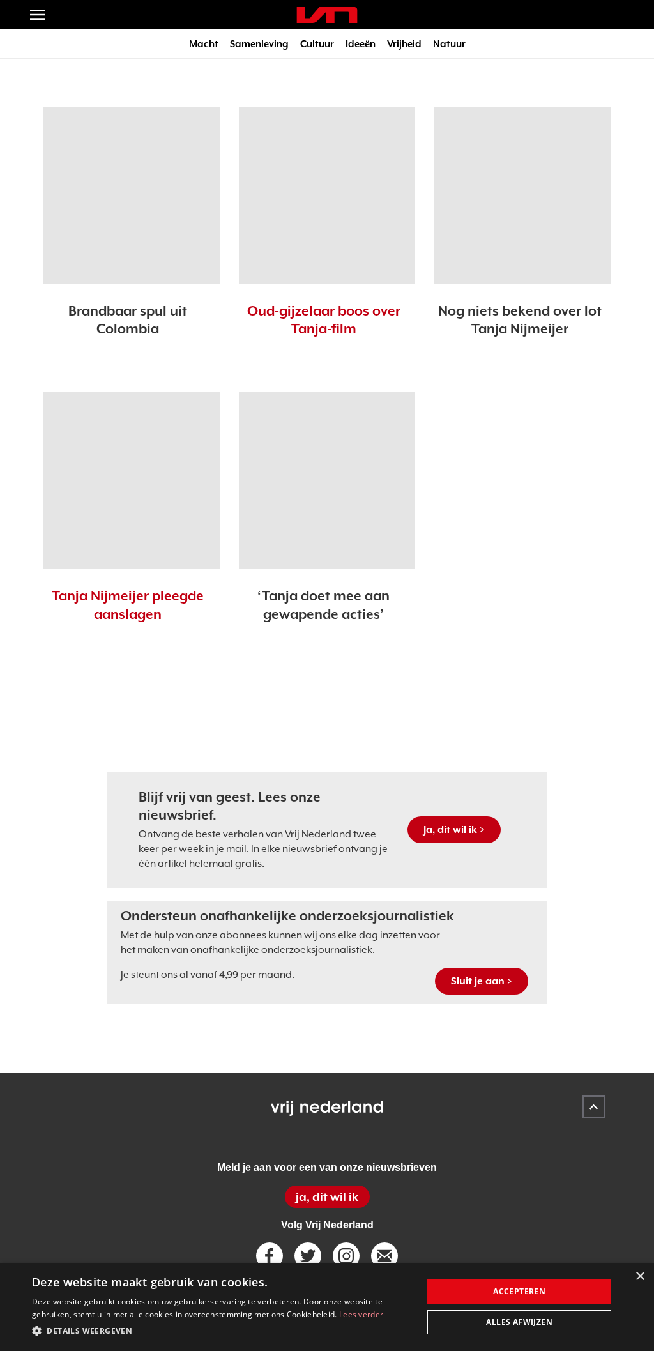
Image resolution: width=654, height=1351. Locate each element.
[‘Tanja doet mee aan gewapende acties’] (327, 480)
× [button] (639, 1276)
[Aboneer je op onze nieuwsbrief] (384, 1255)
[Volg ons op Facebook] (269, 1255)
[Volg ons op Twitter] (307, 1255)
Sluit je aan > (481, 981)
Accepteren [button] (519, 1291)
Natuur (449, 43)
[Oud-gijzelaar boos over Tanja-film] (327, 195)
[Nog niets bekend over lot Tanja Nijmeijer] (522, 195)
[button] (221, 1331)
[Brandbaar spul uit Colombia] (131, 195)
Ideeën (361, 43)
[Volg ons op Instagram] (346, 1255)
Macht (203, 43)
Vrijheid (404, 43)
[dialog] (327, 1307)
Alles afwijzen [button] (519, 1322)
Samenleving (259, 43)
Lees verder (361, 1314)
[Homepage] (327, 15)
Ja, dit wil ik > (454, 830)
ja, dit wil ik (327, 1196)
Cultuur (317, 43)
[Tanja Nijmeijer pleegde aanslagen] (131, 480)
